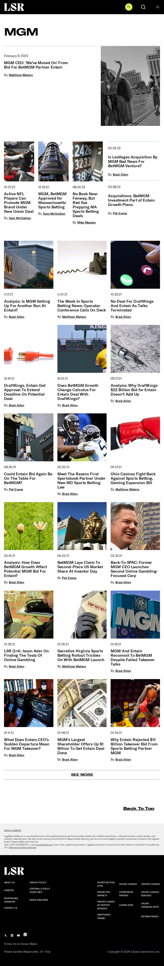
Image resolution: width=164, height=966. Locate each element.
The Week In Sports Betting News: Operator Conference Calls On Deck (81, 305)
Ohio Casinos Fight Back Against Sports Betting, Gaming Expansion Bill (133, 478)
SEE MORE (82, 775)
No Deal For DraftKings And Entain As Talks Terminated (132, 305)
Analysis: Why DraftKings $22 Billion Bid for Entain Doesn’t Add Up (134, 389)
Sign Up (128, 7)
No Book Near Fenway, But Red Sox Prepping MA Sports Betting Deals (86, 205)
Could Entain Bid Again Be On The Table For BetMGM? (28, 478)
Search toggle (143, 7)
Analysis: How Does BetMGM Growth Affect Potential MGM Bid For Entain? (25, 569)
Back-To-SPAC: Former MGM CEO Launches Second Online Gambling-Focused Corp (134, 569)
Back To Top (138, 808)
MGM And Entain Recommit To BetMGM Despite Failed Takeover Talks (133, 657)
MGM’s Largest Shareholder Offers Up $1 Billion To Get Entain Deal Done (80, 746)
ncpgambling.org (44, 844)
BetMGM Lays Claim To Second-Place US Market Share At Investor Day (80, 566)
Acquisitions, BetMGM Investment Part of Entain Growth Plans (131, 200)
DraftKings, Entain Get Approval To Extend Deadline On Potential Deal (25, 392)
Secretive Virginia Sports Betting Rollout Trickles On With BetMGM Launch (80, 655)
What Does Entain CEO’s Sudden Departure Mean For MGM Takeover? (26, 744)
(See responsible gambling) (22, 847)
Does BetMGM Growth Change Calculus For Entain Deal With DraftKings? (77, 392)
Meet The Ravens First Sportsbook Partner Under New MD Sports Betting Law (81, 480)
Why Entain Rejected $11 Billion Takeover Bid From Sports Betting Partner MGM (134, 746)
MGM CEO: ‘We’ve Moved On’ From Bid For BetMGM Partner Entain (36, 65)
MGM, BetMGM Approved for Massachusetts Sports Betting (52, 200)
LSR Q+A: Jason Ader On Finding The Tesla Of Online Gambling (26, 655)
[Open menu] (157, 7)
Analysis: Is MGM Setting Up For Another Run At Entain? (27, 305)
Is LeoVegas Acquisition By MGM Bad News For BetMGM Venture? (132, 161)
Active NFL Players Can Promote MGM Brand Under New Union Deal (19, 203)
